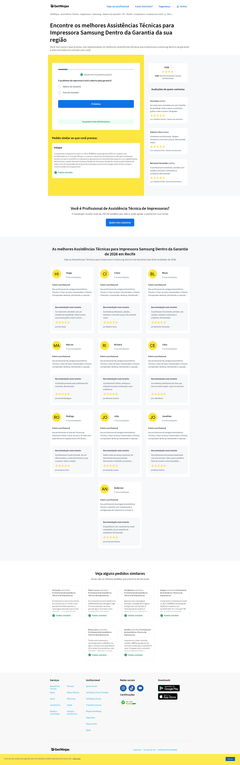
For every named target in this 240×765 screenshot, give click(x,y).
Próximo (96, 104)
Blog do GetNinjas (94, 711)
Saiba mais (77, 758)
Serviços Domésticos (72, 712)
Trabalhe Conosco (94, 705)
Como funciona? (144, 6)
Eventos (70, 686)
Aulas (52, 692)
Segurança (164, 6)
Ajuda (88, 730)
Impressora (85, 14)
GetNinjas (54, 14)
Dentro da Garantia (112, 14)
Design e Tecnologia (55, 712)
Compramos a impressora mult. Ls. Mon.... (153, 14)
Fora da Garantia (71, 92)
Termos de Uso (149, 749)
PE (123, 14)
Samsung (96, 14)
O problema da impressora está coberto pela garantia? (85, 80)
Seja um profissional (118, 6)
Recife (129, 14)
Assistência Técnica (70, 14)
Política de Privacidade (167, 749)
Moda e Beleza (73, 692)
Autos (52, 698)
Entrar (183, 6)
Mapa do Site (91, 723)
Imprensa (137, 749)
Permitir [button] (230, 759)
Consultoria (55, 705)
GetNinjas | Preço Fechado (97, 692)
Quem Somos (91, 686)
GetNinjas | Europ (93, 698)
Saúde (69, 705)
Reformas (71, 698)
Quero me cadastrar (120, 222)
